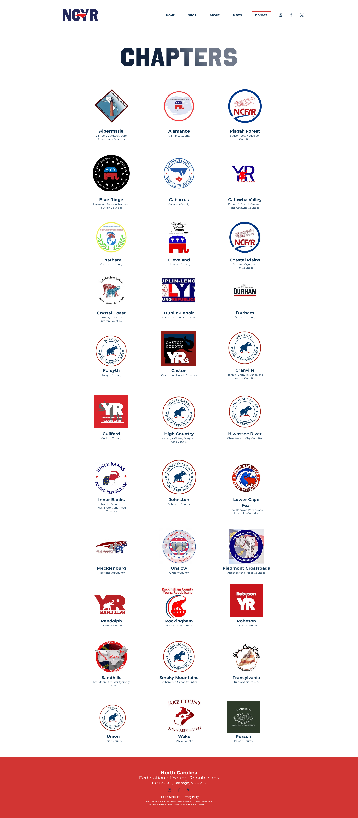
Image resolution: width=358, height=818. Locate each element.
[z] (302, 15)
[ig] (280, 15)
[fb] (291, 15)
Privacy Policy (191, 797)
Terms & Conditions (169, 797)
